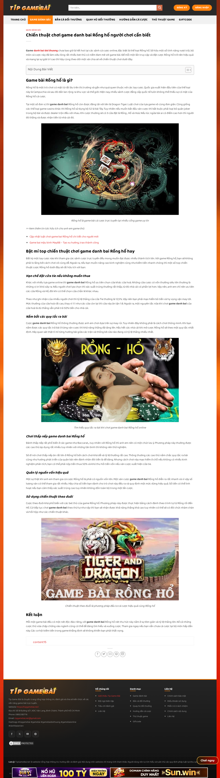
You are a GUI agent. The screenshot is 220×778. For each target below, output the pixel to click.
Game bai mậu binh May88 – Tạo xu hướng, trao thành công (64, 242)
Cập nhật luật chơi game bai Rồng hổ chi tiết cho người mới (64, 236)
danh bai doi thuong (46, 50)
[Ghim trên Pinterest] (116, 654)
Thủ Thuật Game (163, 20)
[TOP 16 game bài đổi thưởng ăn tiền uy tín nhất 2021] (30, 7)
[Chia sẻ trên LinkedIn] (122, 654)
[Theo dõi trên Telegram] (35, 734)
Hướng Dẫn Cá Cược (133, 20)
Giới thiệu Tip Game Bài (109, 696)
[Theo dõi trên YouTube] (27, 734)
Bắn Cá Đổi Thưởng (68, 20)
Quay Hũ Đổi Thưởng (100, 20)
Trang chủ (18, 20)
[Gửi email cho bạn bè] (110, 654)
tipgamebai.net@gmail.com (28, 718)
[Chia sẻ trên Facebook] (98, 654)
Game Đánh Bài (40, 20)
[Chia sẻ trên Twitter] (104, 654)
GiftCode (185, 20)
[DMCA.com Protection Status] (21, 743)
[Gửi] (159, 8)
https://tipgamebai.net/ (27, 707)
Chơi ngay (207, 760)
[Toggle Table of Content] (186, 70)
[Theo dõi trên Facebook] (12, 734)
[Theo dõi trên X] (19, 734)
